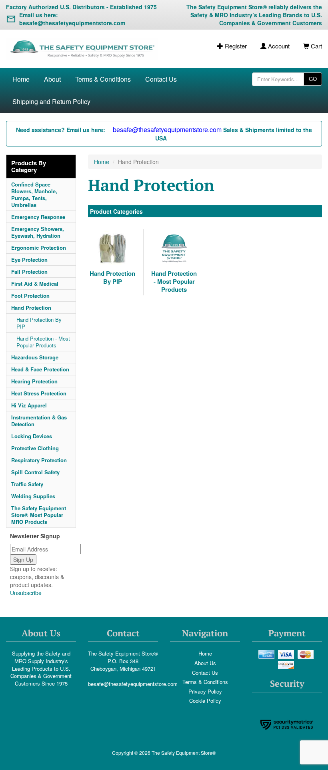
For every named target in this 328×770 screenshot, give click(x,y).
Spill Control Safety (35, 472)
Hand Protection (31, 307)
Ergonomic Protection (38, 247)
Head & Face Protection (40, 369)
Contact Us (161, 79)
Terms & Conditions (103, 79)
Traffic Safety (27, 484)
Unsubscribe (26, 593)
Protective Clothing (35, 448)
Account (278, 46)
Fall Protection (29, 271)
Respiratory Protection (39, 460)
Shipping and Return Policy (51, 101)
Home (21, 79)
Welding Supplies (33, 496)
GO (313, 78)
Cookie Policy (205, 700)
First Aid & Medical (34, 283)
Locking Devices (31, 436)
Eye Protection (29, 259)
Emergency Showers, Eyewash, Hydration (37, 232)
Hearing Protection (34, 381)
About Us (205, 663)
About (52, 79)
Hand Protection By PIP (39, 323)
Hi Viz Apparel (29, 405)
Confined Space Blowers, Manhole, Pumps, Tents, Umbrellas (34, 194)
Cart (315, 46)
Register (235, 46)
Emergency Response (38, 217)
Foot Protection (30, 295)
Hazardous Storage (34, 357)
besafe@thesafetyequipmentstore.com (133, 684)
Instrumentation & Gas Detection (39, 420)
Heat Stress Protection (38, 393)
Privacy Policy (205, 691)
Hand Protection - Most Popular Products (43, 342)
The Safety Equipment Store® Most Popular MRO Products (38, 514)
